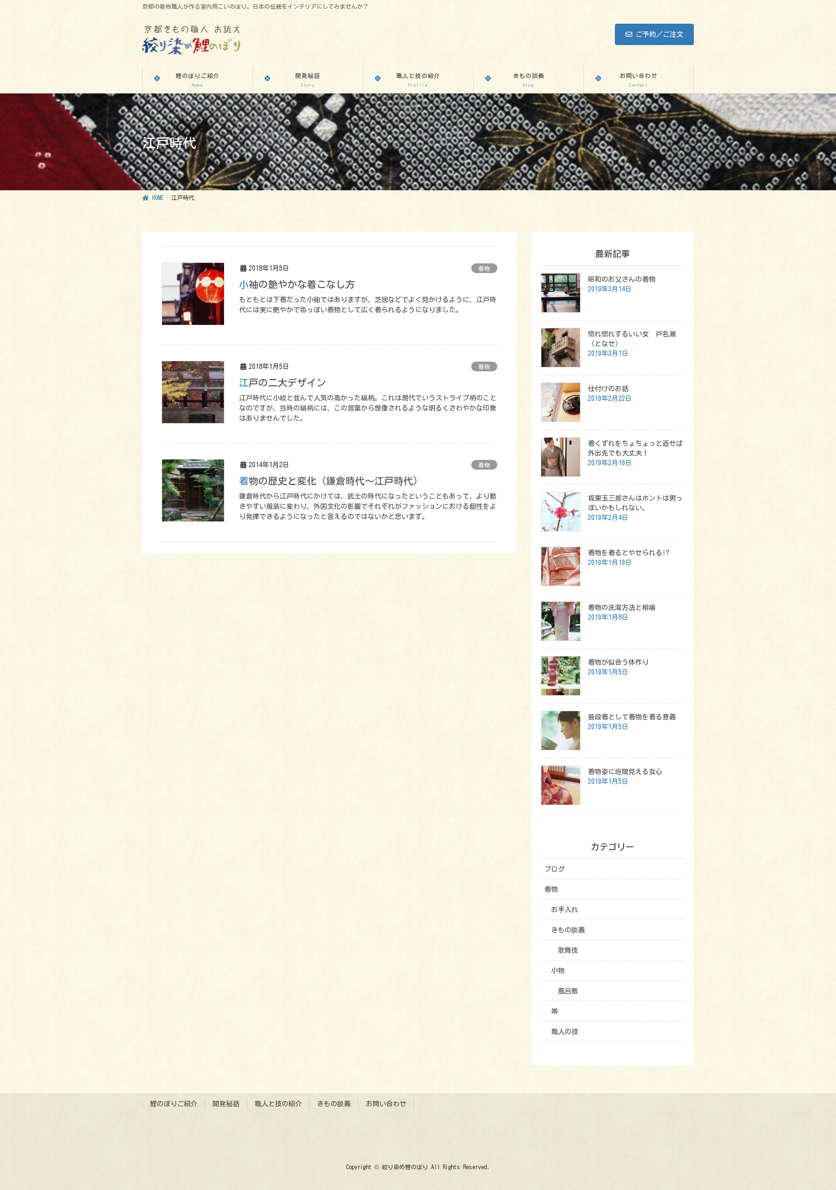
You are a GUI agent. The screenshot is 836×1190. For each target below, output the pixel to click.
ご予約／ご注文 (659, 34)
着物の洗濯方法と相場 (622, 607)
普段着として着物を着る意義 (632, 717)
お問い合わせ (386, 1103)
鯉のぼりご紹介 (173, 1103)
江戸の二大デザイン (282, 382)
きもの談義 (568, 930)
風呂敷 (568, 991)
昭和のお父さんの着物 (622, 279)
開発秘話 (225, 1103)
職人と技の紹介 (278, 1103)
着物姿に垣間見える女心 (625, 771)
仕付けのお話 (608, 388)
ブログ (554, 869)
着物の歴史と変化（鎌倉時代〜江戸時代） (331, 481)
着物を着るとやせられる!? (629, 552)
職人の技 (564, 1031)
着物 (484, 268)
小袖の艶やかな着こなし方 (297, 284)
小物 (558, 970)
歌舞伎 (568, 950)
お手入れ (564, 909)
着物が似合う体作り (618, 662)
